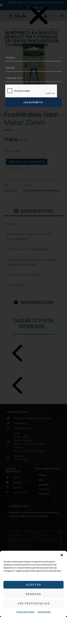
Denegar (33, 594)
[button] (62, 555)
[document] (33, 308)
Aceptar (33, 585)
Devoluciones (44, 611)
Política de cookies (25, 611)
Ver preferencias (34, 603)
